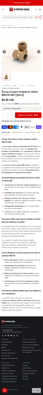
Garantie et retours (8, 373)
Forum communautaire (30, 371)
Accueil (4, 25)
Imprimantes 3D (7, 342)
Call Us (27, 2)
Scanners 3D (6, 350)
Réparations (5, 368)
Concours (26, 379)
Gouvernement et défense (31, 345)
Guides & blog (27, 368)
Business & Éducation (29, 342)
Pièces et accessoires (8, 353)
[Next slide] (38, 51)
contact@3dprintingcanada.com (12, 332)
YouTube (25, 376)
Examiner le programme (9, 379)
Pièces (11, 25)
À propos (25, 365)
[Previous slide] (4, 51)
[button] (6, 77)
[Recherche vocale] (36, 17)
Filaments (5, 345)
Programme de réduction (9, 376)
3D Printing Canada (9, 85)
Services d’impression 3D (9, 358)
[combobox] (21, 17)
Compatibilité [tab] (30, 132)
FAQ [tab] (38, 132)
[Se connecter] (36, 9)
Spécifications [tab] (17, 132)
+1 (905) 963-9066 (7, 330)
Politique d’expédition (9, 371)
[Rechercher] (39, 17)
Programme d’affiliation (9, 381)
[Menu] (3, 9)
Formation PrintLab (29, 373)
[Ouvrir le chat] (4, 390)
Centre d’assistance (8, 365)
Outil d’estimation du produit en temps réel (32, 351)
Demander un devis (29, 347)
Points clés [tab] (6, 132)
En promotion (6, 356)
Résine (4, 347)
